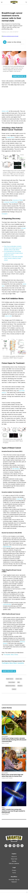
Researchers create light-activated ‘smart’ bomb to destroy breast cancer (13, 258)
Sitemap (14, 861)
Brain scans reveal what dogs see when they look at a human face (12, 775)
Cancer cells (5, 111)
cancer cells (8, 316)
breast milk (19, 499)
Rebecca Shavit (5, 743)
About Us (14, 856)
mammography (7, 546)
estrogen (23, 228)
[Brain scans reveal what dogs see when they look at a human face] (14, 759)
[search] (26, 2)
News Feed (14, 859)
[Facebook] (6, 845)
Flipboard (14, 882)
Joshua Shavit (5, 814)
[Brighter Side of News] (14, 2)
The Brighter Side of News (10, 654)
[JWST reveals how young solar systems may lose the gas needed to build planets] (14, 794)
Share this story (18, 76)
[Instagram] (10, 845)
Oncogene (4, 213)
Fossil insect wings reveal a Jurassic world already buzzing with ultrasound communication (14, 739)
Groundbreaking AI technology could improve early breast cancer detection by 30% (13, 253)
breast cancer (10, 137)
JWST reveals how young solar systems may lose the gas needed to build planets (13, 811)
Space (3, 807)
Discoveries (5, 736)
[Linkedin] (14, 845)
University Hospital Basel (10, 202)
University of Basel (17, 200)
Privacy (14, 870)
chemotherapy (7, 604)
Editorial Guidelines (14, 863)
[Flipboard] (18, 845)
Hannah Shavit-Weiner (7, 778)
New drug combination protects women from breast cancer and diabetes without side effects (12, 248)
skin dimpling (15, 468)
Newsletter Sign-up (14, 879)
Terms (14, 872)
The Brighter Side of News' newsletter (13, 663)
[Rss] (22, 845)
